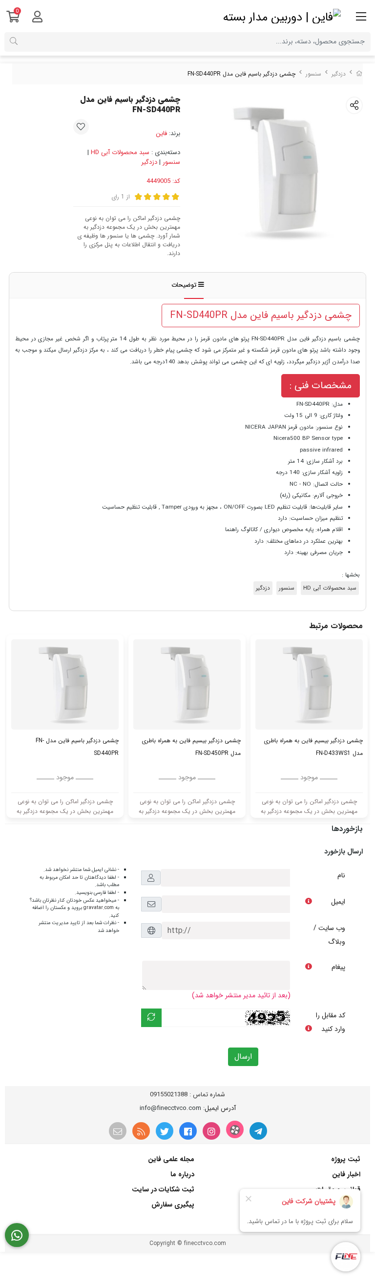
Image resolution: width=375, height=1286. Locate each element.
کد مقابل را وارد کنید (330, 1022)
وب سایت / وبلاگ (329, 935)
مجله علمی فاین (171, 1159)
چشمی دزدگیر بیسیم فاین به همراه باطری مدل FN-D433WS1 (313, 747)
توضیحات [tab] (184, 285)
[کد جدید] (151, 1018)
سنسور (313, 74)
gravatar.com (98, 907)
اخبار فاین (346, 1174)
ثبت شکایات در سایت (163, 1189)
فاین (161, 133)
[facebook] (188, 1131)
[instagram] (211, 1131)
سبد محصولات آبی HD (120, 152)
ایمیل (338, 901)
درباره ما (182, 1174)
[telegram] (258, 1131)
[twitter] (164, 1131)
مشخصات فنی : (321, 385)
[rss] (141, 1131)
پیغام (338, 967)
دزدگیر (339, 74)
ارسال (243, 1056)
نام (341, 875)
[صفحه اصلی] (359, 74)
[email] (117, 1131)
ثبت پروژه (345, 1159)
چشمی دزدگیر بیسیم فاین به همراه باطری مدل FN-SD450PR (191, 747)
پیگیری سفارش (172, 1204)
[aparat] (235, 1129)
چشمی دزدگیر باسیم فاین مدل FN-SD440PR (261, 315)
